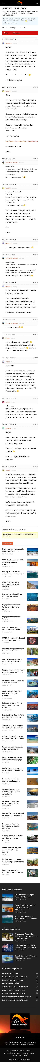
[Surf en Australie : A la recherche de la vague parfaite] (32, 781)
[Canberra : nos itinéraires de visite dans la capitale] (32, 749)
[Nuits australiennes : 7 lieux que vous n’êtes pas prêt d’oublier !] (32, 706)
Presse (32, 1053)
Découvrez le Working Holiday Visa (14, 977)
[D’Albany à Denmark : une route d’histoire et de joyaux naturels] (32, 739)
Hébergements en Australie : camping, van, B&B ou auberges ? (12, 838)
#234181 (35, 466)
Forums (6, 13)
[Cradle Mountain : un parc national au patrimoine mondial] (32, 850)
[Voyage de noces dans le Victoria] (32, 619)
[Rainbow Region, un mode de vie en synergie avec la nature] (32, 862)
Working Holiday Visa (18, 13)
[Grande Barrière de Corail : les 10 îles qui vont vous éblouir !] (32, 683)
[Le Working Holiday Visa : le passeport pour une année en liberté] (7, 948)
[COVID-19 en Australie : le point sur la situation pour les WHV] (32, 641)
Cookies (28, 1051)
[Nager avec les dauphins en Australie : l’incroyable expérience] (32, 694)
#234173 (35, 239)
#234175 (35, 282)
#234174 (35, 254)
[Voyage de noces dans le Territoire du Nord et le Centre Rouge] (32, 607)
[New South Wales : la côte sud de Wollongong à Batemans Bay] (32, 816)
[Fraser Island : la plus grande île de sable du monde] (32, 552)
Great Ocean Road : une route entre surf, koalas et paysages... (12, 562)
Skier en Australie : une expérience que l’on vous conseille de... (11, 792)
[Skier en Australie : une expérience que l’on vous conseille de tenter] (32, 792)
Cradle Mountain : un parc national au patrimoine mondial (11, 850)
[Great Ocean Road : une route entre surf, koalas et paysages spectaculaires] (32, 562)
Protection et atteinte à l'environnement (16, 997)
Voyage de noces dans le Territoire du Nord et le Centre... (11, 607)
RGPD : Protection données (15, 1051)
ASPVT (26, 1055)
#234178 (35, 357)
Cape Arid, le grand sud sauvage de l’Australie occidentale (10, 804)
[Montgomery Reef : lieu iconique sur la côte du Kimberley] (32, 826)
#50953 (36, 39)
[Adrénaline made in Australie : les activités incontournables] (32, 771)
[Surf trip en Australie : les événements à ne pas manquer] (32, 574)
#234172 (35, 184)
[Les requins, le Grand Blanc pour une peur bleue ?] (32, 597)
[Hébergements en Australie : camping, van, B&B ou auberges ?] (32, 838)
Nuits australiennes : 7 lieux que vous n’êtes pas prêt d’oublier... (12, 705)
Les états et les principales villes (13, 990)
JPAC (20, 1055)
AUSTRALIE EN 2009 (14, 8)
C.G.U (19, 1053)
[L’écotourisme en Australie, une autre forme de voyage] (32, 760)
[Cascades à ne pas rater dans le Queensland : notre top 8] (32, 651)
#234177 (35, 334)
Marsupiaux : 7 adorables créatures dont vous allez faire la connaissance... (26, 936)
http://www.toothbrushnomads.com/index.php (22, 141)
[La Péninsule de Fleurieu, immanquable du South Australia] (32, 585)
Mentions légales (9, 1053)
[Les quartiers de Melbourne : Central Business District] (32, 630)
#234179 (35, 398)
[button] (37, 3)
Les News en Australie (10, 973)
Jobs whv (30, 13)
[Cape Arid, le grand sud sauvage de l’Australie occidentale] (32, 804)
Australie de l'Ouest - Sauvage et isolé (15, 987)
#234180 (35, 424)
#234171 (35, 158)
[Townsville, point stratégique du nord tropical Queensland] (32, 728)
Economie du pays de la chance (13, 993)
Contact (25, 1053)
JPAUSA (14, 1055)
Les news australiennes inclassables (15, 1000)
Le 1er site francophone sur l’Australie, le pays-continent (19, 12)
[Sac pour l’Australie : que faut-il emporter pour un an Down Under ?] (32, 672)
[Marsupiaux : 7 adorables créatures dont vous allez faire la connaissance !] (7, 937)
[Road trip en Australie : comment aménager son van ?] (32, 873)
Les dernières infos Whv (10, 983)
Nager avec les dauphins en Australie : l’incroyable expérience (12, 693)
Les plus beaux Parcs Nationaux (13, 980)
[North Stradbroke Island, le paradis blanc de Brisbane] (32, 662)
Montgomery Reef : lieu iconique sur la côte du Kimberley (10, 826)
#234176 (35, 319)
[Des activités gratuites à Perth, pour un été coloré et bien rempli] (32, 718)
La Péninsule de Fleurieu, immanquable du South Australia (11, 584)
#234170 (35, 87)
